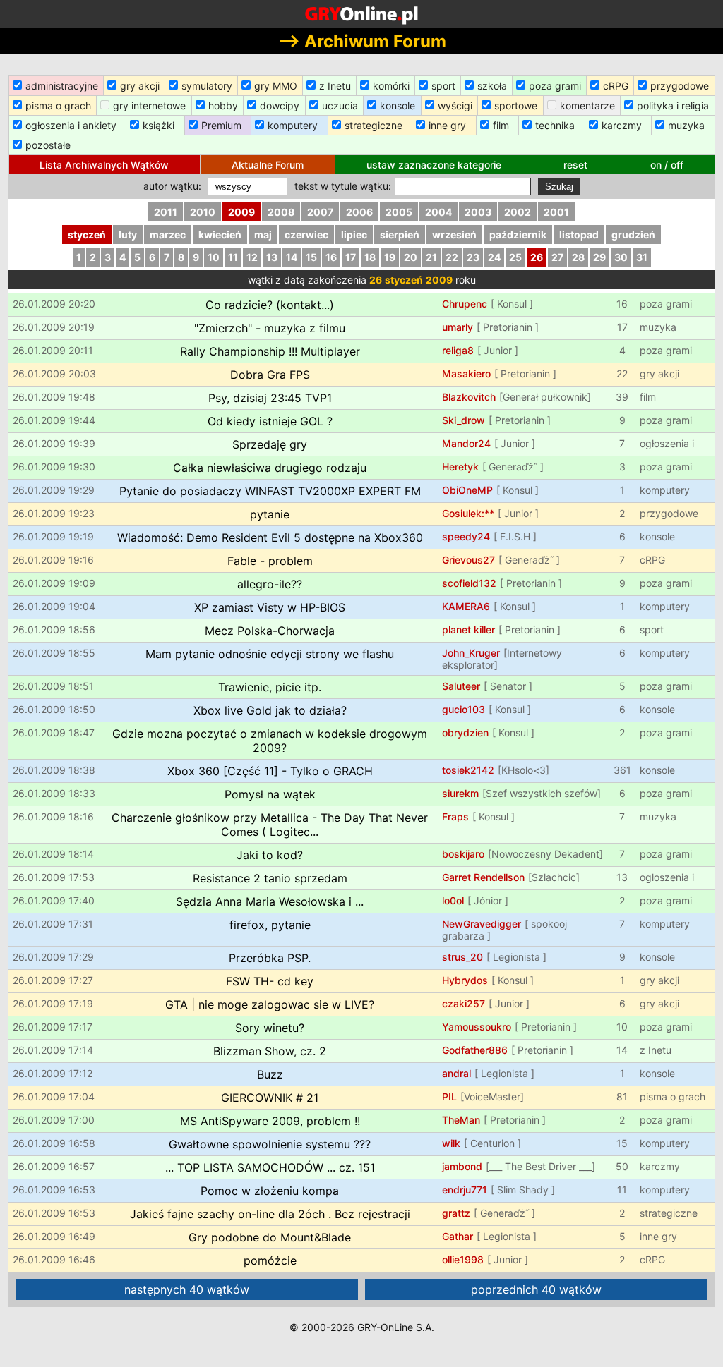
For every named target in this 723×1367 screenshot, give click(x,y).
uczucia (340, 105)
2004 (438, 212)
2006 (359, 212)
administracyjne (61, 86)
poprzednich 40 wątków (536, 1289)
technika (555, 125)
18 (370, 257)
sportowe (515, 105)
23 (473, 257)
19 (389, 257)
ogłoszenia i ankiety (70, 125)
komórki (391, 86)
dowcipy (279, 105)
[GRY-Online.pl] (361, 14)
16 (331, 257)
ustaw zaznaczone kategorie (433, 165)
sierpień (399, 235)
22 (452, 257)
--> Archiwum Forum (361, 41)
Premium (221, 125)
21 (431, 257)
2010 (202, 212)
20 (410, 257)
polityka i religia (673, 105)
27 (557, 257)
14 (291, 257)
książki (158, 125)
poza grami (555, 86)
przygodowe (679, 86)
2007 (320, 212)
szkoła (492, 86)
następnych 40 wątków (186, 1289)
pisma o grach (58, 105)
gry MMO (275, 86)
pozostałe (48, 145)
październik (517, 235)
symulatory (206, 86)
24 (494, 257)
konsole (397, 105)
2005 (399, 212)
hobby (223, 105)
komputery (293, 125)
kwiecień (219, 235)
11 (233, 257)
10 (214, 257)
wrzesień (454, 235)
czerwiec (306, 235)
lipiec (354, 235)
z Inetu (335, 86)
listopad (579, 235)
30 (621, 257)
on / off (666, 165)
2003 (478, 212)
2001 (556, 212)
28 (578, 257)
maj (263, 235)
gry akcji (140, 86)
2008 (281, 212)
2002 (517, 212)
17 (350, 257)
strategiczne (373, 125)
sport (443, 86)
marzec (168, 235)
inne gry (447, 125)
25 (515, 257)
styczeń (87, 235)
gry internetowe (149, 105)
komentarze (587, 105)
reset (575, 165)
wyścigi (455, 105)
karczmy (622, 125)
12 (252, 257)
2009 (241, 212)
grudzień (633, 235)
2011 (165, 212)
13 (271, 257)
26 (536, 257)
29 (599, 257)
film (501, 125)
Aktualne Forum (268, 165)
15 (311, 257)
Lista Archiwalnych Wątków (104, 165)
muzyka (686, 125)
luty (128, 235)
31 (641, 257)
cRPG (615, 86)
